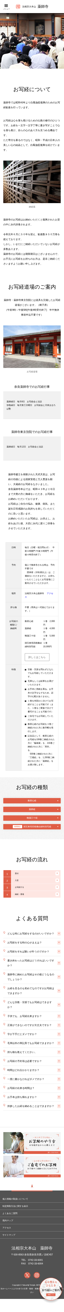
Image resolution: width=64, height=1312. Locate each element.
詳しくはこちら (37, 657)
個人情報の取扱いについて (15, 1199)
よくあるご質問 (9, 1213)
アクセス (6, 1227)
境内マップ (7, 1220)
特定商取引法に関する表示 (15, 1206)
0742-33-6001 (35, 1260)
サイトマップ (8, 1235)
